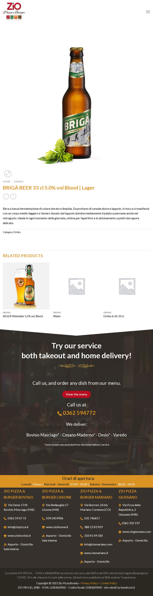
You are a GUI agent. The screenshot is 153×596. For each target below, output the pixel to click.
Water (57, 316)
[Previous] (3, 295)
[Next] (150, 295)
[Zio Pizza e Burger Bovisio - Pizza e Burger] (21, 11)
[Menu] (148, 11)
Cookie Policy (108, 583)
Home (6, 181)
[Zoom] (7, 173)
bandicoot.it (128, 587)
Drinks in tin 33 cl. (114, 316)
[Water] (76, 286)
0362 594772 (79, 413)
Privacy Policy (89, 583)
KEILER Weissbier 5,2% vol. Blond (23, 316)
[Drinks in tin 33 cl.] (127, 286)
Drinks (18, 181)
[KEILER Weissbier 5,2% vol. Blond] (26, 286)
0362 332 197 (131, 523)
